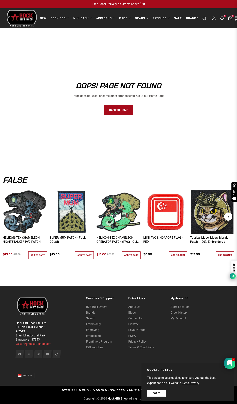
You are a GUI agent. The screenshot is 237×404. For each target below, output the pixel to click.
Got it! (156, 393)
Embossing (93, 336)
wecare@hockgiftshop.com (33, 344)
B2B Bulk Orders (96, 307)
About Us (134, 307)
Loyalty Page (136, 330)
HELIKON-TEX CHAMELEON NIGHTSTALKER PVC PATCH (22, 239)
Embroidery (93, 324)
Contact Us (135, 318)
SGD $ (26, 375)
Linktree (133, 324)
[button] (205, 18)
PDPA (132, 336)
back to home (118, 110)
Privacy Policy (137, 341)
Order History (179, 312)
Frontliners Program (99, 341)
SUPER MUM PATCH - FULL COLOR (68, 239)
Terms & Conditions (141, 347)
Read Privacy (190, 383)
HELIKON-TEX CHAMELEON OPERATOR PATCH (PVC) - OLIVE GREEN (118, 240)
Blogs (132, 312)
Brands (90, 312)
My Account (178, 318)
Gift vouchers (95, 347)
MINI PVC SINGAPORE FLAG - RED (163, 239)
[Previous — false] (9, 216)
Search (90, 318)
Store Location (180, 307)
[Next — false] (228, 216)
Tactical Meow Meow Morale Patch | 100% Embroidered (209, 239)
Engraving (92, 330)
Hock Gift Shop (118, 398)
